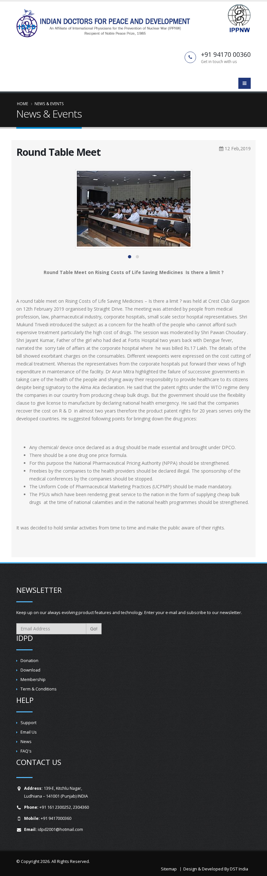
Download (30, 670)
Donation (29, 660)
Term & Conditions (39, 689)
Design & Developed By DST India (215, 869)
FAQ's (26, 751)
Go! (93, 628)
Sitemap (169, 869)
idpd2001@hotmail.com (60, 829)
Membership (33, 679)
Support (28, 722)
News (26, 741)
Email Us (29, 732)
